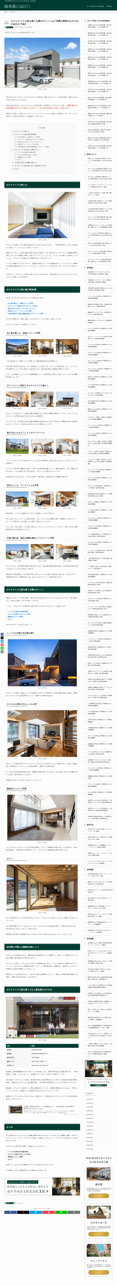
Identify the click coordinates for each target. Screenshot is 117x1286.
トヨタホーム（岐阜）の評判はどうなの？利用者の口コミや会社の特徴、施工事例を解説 (100, 461)
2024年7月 (90, 1099)
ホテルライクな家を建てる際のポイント (28, 149)
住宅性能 (90, 869)
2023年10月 (90, 1122)
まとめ (17, 169)
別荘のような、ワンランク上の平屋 (28, 144)
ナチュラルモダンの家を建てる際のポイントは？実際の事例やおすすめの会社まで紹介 (100, 235)
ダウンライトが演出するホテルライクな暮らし (31, 139)
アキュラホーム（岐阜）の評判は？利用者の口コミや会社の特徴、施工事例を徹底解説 (100, 443)
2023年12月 (90, 1114)
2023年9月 (90, 1126)
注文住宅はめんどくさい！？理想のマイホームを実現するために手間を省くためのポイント (100, 1036)
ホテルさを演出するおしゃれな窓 (27, 154)
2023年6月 (90, 1137)
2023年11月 (90, 1118)
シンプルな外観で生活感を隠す (27, 152)
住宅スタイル (9, 27)
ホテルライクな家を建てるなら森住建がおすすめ (31, 165)
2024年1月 (90, 1111)
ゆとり (20, 159)
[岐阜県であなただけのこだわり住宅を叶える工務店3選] (17, 6)
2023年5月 (90, 1141)
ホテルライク (20, 1203)
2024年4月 (90, 1107)
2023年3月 (90, 1149)
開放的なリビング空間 (24, 157)
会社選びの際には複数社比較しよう (26, 162)
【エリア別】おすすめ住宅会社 (98, 21)
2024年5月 (90, 1103)
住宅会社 (90, 268)
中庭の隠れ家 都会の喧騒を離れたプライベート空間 (25, 313)
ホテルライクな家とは (22, 131)
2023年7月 (90, 1133)
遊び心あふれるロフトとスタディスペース (30, 142)
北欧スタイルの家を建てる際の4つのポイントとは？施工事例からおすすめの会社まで (100, 160)
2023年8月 (90, 1130)
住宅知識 (90, 939)
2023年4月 (90, 1145)
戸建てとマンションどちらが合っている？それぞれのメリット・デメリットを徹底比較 (100, 953)
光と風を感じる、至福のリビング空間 (29, 137)
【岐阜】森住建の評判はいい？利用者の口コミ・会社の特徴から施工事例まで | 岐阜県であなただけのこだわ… (50, 1107)
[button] (10, 1212)
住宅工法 (90, 825)
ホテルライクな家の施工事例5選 (25, 134)
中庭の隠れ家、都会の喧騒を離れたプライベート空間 (33, 146)
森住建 (44, 89)
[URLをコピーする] (74, 1212)
